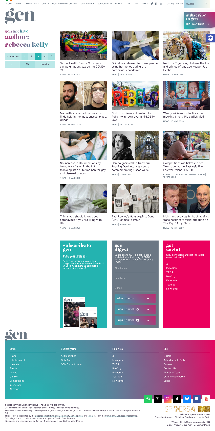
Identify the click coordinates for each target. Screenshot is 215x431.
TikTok (170, 272)
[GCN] (16, 338)
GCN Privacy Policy (174, 376)
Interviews (15, 385)
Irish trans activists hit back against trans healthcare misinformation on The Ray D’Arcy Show (186, 220)
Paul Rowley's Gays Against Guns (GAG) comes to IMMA (133, 218)
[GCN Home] (20, 16)
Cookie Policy (72, 407)
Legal (167, 380)
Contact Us (170, 368)
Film (202, 174)
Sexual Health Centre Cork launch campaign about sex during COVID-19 (82, 66)
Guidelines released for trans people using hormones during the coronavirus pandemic (135, 66)
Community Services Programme (121, 415)
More (145, 4)
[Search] (206, 4)
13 (27, 63)
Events (13, 368)
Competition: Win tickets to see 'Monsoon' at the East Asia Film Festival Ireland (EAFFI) (183, 166)
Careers (168, 364)
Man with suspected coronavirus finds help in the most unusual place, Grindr (83, 116)
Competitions (122, 4)
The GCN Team (172, 372)
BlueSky (170, 276)
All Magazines (68, 355)
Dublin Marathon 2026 (64, 4)
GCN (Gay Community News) (23, 405)
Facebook (171, 280)
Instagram (171, 267)
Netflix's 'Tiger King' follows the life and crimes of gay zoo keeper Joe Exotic (186, 66)
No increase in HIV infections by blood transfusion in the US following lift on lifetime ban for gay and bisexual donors (83, 168)
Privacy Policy (55, 407)
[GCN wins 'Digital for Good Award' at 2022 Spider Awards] (180, 409)
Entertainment (189, 174)
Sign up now (125, 298)
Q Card (167, 355)
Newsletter (172, 288)
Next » (45, 63)
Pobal (90, 415)
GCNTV (45, 4)
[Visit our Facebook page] (156, 3)
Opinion (14, 376)
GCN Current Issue (71, 364)
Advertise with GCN (174, 360)
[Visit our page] (148, 399)
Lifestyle (14, 364)
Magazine (31, 4)
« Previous (13, 56)
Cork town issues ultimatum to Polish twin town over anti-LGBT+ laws (133, 116)
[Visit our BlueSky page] (151, 3)
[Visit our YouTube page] (161, 3)
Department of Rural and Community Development (59, 415)
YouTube (117, 376)
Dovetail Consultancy (46, 421)
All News (14, 389)
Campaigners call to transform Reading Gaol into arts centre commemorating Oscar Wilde (131, 166)
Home (9, 4)
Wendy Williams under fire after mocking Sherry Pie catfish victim (184, 114)
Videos (13, 372)
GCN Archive (88, 4)
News (18, 4)
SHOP (136, 4)
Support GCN (105, 4)
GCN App (66, 360)
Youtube (170, 284)
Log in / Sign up (174, 4)
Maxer (79, 421)
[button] (210, 38)
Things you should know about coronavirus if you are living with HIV (81, 220)
